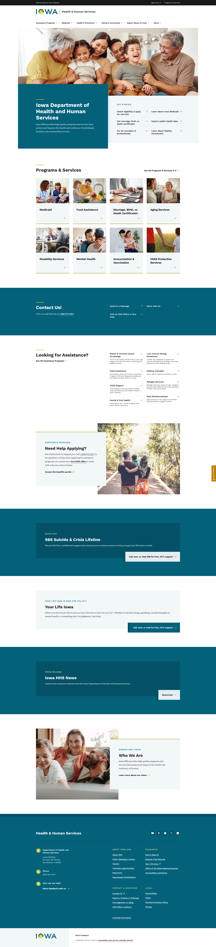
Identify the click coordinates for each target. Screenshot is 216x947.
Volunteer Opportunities (123, 868)
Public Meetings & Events (123, 859)
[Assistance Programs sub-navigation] (56, 23)
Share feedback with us (54, 888)
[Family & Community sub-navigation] (121, 23)
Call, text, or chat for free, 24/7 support (153, 627)
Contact (117, 893)
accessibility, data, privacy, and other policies (115, 940)
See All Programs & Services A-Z (160, 170)
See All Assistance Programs (50, 361)
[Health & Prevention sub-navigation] (96, 23)
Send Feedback (82, 935)
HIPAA (148, 898)
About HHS (117, 855)
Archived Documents (121, 918)
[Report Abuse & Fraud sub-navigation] (148, 23)
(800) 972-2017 (49, 875)
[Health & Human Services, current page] (47, 11)
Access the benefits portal (58, 472)
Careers (115, 864)
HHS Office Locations (122, 907)
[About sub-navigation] (160, 23)
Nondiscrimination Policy (156, 902)
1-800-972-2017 (66, 313)
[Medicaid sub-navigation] (71, 23)
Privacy (148, 907)
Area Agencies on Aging (122, 902)
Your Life (151, 864)
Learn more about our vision (133, 775)
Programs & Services (172, 3)
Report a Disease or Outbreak (125, 898)
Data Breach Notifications (124, 877)
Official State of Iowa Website (47, 3)
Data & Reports (152, 855)
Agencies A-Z (156, 3)
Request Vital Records (155, 859)
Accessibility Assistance (156, 873)
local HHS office (78, 461)
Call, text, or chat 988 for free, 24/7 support (151, 556)
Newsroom (167, 695)
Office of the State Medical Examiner (161, 868)
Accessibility (151, 893)
